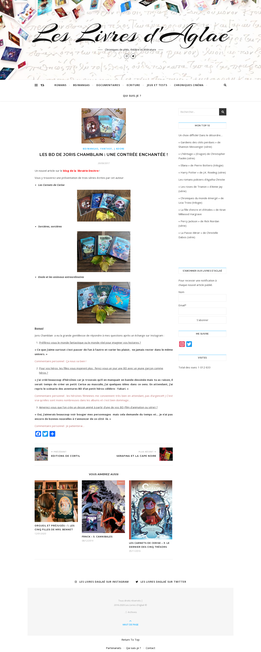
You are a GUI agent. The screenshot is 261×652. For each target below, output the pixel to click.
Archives (132, 612)
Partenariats (113, 648)
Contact (150, 648)
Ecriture (133, 85)
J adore (119, 148)
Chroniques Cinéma (188, 85)
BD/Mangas (81, 85)
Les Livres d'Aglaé (130, 34)
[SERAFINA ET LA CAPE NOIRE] (166, 454)
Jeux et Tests (157, 85)
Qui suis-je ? (132, 95)
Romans (60, 85)
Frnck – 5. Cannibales (97, 536)
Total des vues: (188, 367)
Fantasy (106, 148)
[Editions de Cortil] (41, 454)
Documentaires (108, 85)
